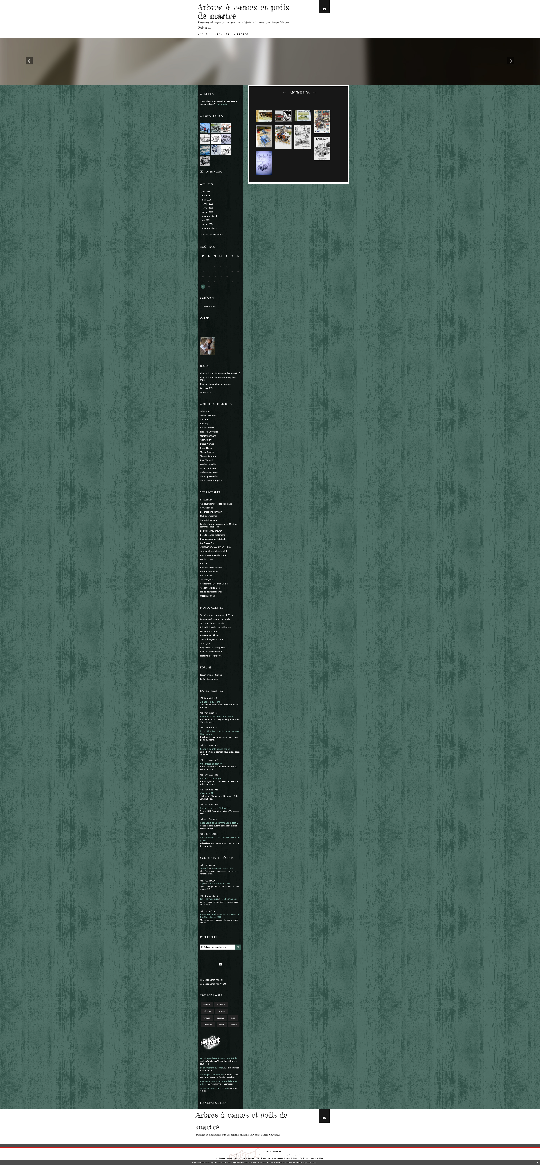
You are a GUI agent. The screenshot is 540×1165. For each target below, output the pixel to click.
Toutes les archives (211, 234)
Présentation (209, 306)
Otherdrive (205, 392)
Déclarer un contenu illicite (226, 1158)
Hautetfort (277, 1151)
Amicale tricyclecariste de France (216, 504)
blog (321, 1158)
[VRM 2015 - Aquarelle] (264, 136)
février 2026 (207, 204)
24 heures (207, 1025)
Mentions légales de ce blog (249, 1158)
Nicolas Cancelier (208, 464)
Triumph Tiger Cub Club (211, 639)
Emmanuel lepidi (208, 914)
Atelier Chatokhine (209, 635)
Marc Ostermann (208, 436)
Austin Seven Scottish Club (213, 555)
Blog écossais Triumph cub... (213, 647)
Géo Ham (204, 419)
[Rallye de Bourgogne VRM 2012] (264, 163)
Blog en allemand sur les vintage (215, 384)
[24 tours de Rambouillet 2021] (322, 121)
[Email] (324, 6)
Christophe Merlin (209, 476)
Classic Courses (207, 596)
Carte (204, 318)
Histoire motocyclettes (211, 656)
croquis (206, 1004)
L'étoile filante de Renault (212, 535)
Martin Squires (207, 452)
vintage (206, 1018)
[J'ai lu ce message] (537, 1162)
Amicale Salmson (208, 520)
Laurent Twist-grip (209, 899)
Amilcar (204, 563)
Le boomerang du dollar (211, 1068)
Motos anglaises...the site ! (212, 623)
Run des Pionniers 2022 (223, 868)
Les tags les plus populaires (293, 1155)
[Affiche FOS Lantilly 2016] (322, 148)
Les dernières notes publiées (270, 1155)
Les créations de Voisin (211, 512)
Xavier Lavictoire (208, 468)
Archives (222, 34)
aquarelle (221, 1004)
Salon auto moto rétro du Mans (216, 716)
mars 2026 (206, 200)
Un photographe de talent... (213, 539)
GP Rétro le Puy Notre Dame (214, 583)
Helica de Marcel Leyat (211, 592)
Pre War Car (206, 500)
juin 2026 (206, 191)
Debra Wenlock (207, 444)
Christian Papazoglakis (211, 480)
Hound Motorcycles (209, 631)
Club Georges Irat (208, 516)
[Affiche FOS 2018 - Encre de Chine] (302, 137)
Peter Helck (206, 448)
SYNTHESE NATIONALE (222, 1084)
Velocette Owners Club (211, 651)
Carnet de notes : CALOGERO (214, 1088)
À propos (241, 34)
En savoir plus (310, 1162)
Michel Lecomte (208, 415)
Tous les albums (213, 172)
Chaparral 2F (206, 793)
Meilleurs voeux (229, 899)
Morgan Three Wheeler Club (213, 551)
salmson (207, 1011)
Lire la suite (222, 104)
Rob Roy (204, 423)
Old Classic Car (207, 543)
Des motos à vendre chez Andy (215, 619)
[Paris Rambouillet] (283, 137)
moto (221, 1025)
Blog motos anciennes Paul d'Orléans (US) (220, 373)
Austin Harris (206, 575)
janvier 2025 (207, 212)
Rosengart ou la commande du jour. (219, 822)
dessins (220, 1018)
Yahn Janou (205, 411)
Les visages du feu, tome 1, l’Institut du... (219, 1058)
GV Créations (206, 508)
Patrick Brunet (207, 427)
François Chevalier (209, 432)
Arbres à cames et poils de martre (243, 11)
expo (233, 1018)
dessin (234, 1025)
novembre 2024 (209, 216)
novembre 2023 (209, 228)
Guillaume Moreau (209, 472)
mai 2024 (206, 220)
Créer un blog (264, 1151)
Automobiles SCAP (209, 571)
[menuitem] (204, 34)
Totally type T (206, 579)
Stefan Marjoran (208, 456)
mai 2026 (206, 195)
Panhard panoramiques (211, 567)
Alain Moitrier (206, 440)
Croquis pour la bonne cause (215, 749)
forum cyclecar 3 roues (211, 675)
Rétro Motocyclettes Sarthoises (215, 627)
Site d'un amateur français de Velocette (219, 615)
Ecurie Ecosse (206, 559)
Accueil (204, 34)
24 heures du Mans (210, 701)
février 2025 (207, 208)
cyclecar (221, 1011)
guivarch (204, 868)
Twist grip (205, 643)
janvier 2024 (207, 224)
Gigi (202, 883)
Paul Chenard (206, 460)
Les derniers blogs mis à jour (247, 1155)
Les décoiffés (206, 388)
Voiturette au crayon (211, 763)
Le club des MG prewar (211, 531)
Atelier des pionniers (210, 588)
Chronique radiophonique (212, 1074)
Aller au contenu (11, 2)
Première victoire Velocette (215, 808)
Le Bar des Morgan (209, 679)
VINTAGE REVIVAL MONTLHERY (215, 547)
